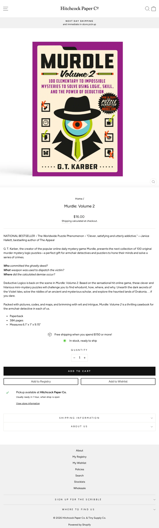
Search (79, 475)
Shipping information (79, 418)
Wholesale (79, 488)
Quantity (79, 350)
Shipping (67, 220)
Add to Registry (41, 381)
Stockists (79, 481)
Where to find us (78, 509)
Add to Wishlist (118, 381)
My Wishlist (79, 462)
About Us (79, 426)
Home (78, 198)
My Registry (79, 456)
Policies (79, 469)
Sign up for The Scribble (78, 499)
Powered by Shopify (79, 524)
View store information (28, 403)
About (79, 450)
